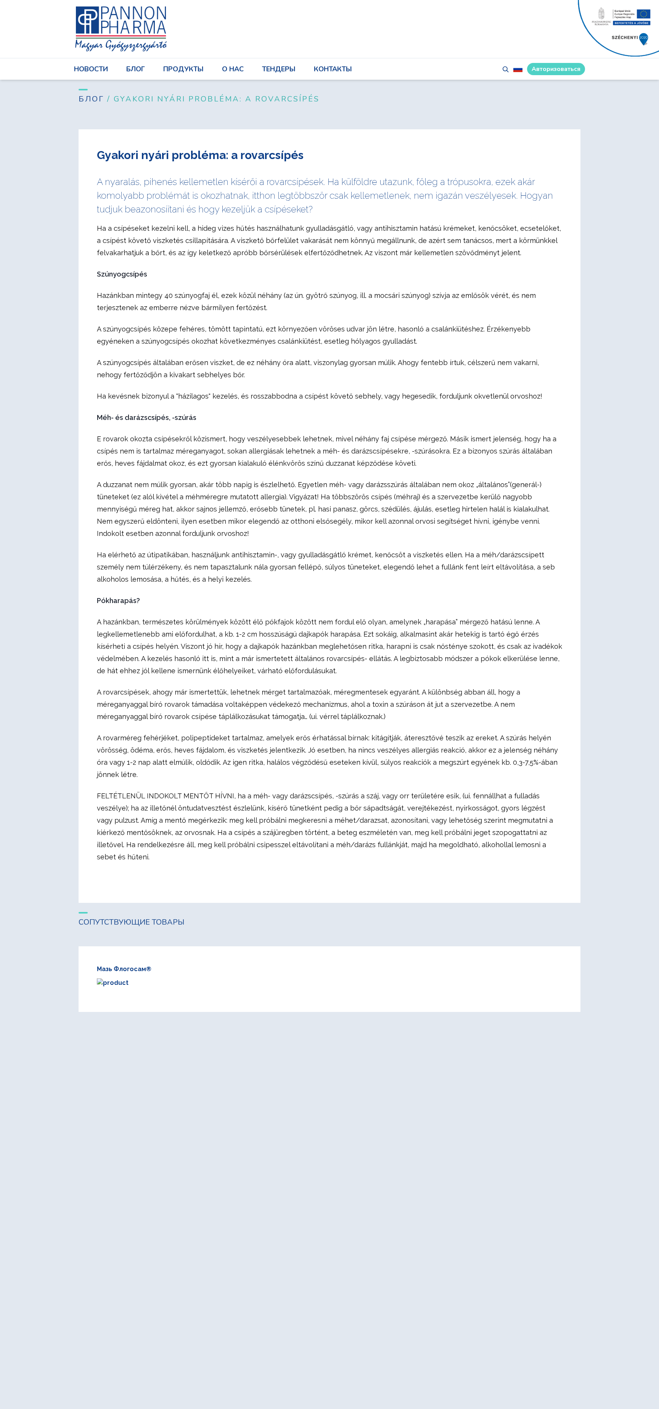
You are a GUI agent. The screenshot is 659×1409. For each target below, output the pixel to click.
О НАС (233, 69)
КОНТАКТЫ (333, 69)
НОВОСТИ (91, 69)
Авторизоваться (556, 69)
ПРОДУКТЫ (183, 69)
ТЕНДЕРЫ (279, 69)
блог (135, 69)
